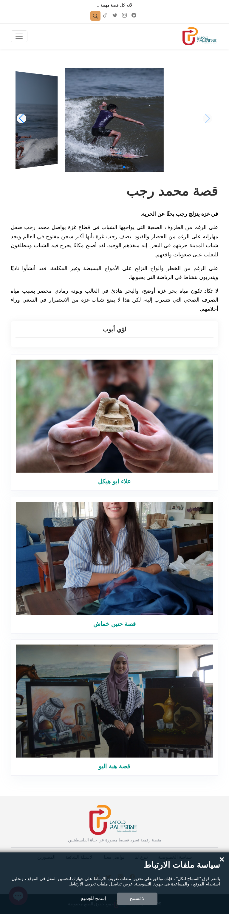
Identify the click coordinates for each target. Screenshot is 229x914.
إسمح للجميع (93, 898)
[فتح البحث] (95, 16)
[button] (124, 167)
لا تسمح (137, 898)
